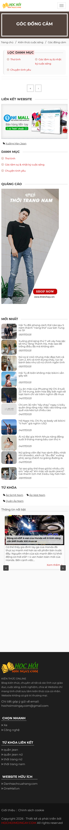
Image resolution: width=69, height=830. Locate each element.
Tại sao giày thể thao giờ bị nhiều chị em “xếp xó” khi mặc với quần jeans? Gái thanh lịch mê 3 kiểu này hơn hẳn (42, 471)
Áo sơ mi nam (14, 495)
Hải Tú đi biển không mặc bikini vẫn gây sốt (41, 374)
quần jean (11, 749)
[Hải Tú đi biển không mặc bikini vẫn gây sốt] (9, 380)
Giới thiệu (8, 810)
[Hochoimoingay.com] (11, 7)
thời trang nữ (13, 759)
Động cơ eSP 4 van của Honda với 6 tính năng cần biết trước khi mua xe (34, 540)
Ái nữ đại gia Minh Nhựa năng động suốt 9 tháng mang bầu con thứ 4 (41, 438)
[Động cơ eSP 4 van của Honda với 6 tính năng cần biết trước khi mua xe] (33, 529)
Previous (6, 568)
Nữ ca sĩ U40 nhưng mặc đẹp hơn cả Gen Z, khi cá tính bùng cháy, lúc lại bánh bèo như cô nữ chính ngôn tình (42, 359)
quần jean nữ (13, 754)
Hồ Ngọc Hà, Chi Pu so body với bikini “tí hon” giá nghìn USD (42, 422)
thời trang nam (14, 764)
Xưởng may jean (16, 143)
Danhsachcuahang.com (21, 783)
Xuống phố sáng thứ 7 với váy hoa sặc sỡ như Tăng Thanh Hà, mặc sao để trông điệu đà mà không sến (42, 343)
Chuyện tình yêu (20, 69)
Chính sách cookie (31, 810)
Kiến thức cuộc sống (30, 42)
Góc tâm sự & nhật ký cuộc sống (24, 164)
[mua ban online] (34, 121)
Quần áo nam (15, 500)
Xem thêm (54, 564)
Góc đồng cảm (57, 42)
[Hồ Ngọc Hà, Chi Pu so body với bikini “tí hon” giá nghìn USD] (9, 428)
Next (63, 568)
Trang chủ (7, 42)
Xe (5, 725)
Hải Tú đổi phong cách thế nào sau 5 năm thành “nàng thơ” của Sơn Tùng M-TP (41, 328)
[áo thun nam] (30, 246)
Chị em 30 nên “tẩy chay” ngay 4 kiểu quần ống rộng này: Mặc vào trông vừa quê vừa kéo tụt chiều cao (43, 407)
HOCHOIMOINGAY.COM (18, 823)
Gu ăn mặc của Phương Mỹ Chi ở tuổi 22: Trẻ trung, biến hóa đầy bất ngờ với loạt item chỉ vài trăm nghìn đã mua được (42, 393)
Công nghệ (12, 730)
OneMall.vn (12, 788)
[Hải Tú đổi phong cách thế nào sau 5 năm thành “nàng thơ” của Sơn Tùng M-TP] (9, 333)
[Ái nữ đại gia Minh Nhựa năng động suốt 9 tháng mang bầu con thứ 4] (9, 445)
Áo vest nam (37, 495)
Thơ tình (15, 59)
